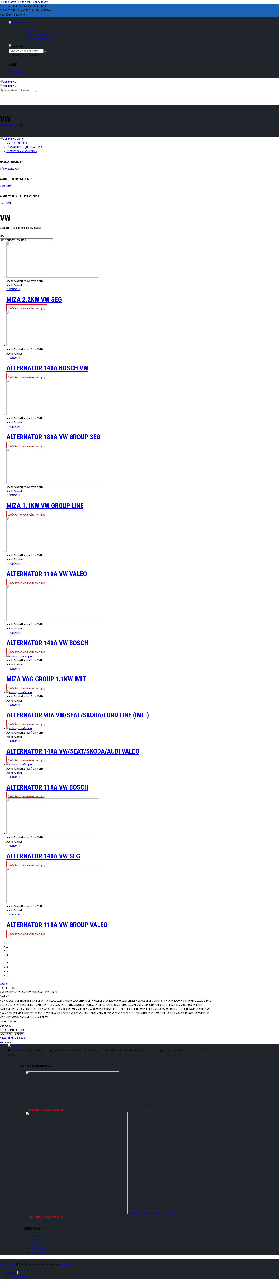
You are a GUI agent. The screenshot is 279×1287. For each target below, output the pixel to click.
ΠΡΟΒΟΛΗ (13, 289)
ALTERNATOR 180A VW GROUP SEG (53, 437)
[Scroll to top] (2, 1284)
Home (3, 124)
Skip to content (8, 2)
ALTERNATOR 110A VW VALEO (46, 574)
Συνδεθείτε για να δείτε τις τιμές (26, 308)
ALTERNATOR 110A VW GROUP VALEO (56, 925)
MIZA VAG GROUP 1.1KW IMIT (46, 679)
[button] (25, 280)
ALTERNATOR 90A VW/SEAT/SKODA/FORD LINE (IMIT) (77, 715)
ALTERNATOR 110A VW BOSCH (47, 787)
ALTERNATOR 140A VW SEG (43, 856)
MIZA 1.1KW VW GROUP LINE (44, 506)
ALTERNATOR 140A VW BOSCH (47, 643)
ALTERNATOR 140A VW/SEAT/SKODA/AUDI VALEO (72, 751)
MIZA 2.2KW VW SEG (34, 299)
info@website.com (9, 168)
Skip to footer (40, 2)
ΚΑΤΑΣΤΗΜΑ (13, 124)
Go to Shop (6, 203)
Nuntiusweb (65, 1264)
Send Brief (5, 185)
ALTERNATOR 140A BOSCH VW (47, 368)
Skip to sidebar (25, 2)
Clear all (4, 983)
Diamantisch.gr (7, 1264)
